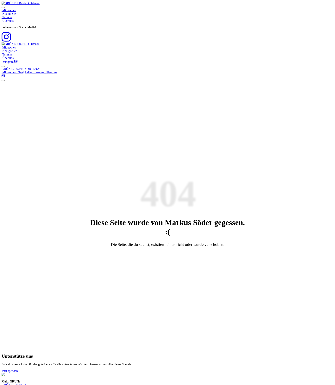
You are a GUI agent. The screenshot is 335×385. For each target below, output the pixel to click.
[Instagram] (6, 40)
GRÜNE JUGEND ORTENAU (22, 68)
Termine (7, 17)
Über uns (8, 20)
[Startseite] (21, 3)
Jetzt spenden (10, 371)
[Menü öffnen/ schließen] (3, 66)
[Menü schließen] (3, 7)
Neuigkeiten (9, 13)
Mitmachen (9, 10)
